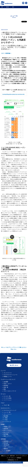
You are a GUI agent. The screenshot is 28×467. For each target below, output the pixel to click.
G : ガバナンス (7, 421)
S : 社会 (5, 419)
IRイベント (6, 432)
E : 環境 (5, 417)
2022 (13, 7)
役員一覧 (6, 387)
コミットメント (8, 414)
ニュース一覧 (7, 412)
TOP (2, 7)
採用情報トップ (8, 441)
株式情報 (6, 434)
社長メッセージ (8, 383)
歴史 (5, 389)
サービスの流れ (8, 398)
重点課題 (6, 416)
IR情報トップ (7, 426)
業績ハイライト (8, 436)
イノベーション (8, 400)
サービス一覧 (7, 396)
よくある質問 (7, 450)
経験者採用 (6, 445)
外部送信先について (13, 459)
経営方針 (6, 428)
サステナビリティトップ (10, 410)
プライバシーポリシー (21, 455)
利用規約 (19, 457)
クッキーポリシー (11, 457)
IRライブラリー (8, 430)
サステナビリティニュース (10, 374)
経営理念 (6, 385)
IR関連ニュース (8, 376)
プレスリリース (8, 372)
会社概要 (6, 381)
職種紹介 (6, 448)
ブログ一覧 (6, 405)
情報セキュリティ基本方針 (8, 455)
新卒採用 (6, 443)
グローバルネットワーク (10, 391)
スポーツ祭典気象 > (6, 53)
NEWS (7, 7)
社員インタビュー (8, 446)
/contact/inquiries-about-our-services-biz (13, 94)
